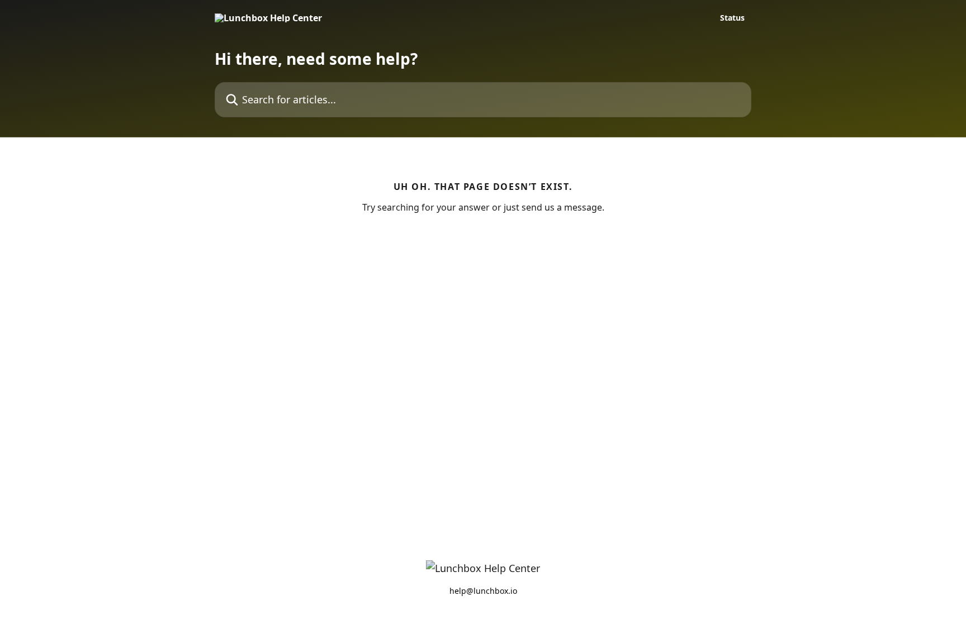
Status (732, 18)
